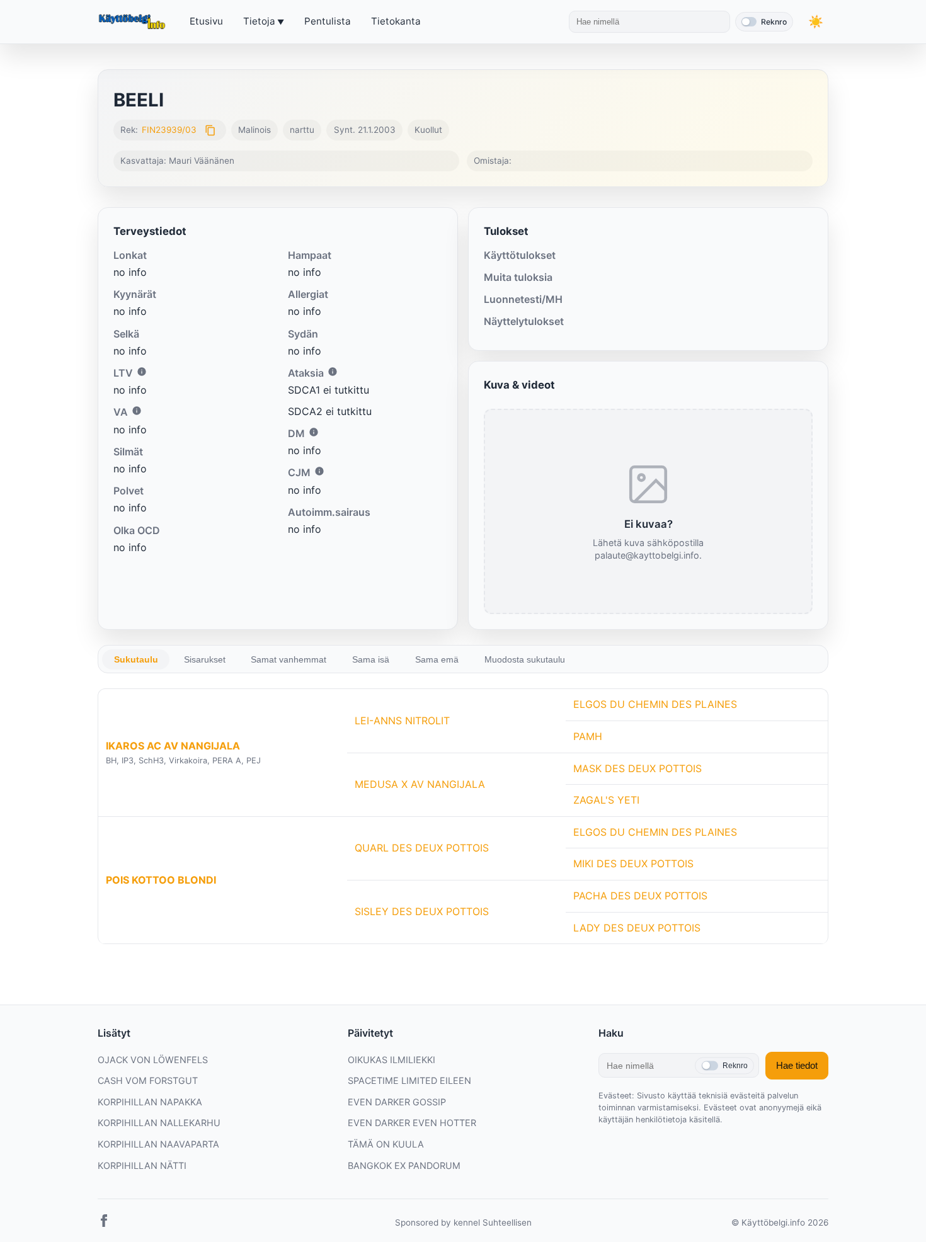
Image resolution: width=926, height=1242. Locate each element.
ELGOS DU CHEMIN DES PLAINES (655, 704)
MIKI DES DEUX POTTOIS (633, 863)
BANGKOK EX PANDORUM (404, 1165)
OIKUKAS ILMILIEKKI (391, 1059)
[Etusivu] (133, 22)
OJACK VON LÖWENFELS (153, 1059)
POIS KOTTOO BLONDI (161, 880)
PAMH (587, 736)
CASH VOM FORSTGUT (148, 1080)
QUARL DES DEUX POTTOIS (422, 847)
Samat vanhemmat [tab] (288, 659)
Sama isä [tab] (370, 659)
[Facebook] (104, 1223)
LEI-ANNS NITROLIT (402, 720)
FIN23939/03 (169, 130)
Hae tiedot (797, 1065)
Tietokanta (396, 21)
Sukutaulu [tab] (136, 659)
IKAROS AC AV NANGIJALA (173, 745)
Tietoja (259, 21)
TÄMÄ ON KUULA (386, 1144)
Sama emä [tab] (437, 659)
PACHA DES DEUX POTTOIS (640, 895)
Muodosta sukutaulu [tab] (524, 659)
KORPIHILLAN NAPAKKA (150, 1102)
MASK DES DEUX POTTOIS (637, 768)
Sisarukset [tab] (205, 659)
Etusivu (206, 21)
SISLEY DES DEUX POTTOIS (422, 911)
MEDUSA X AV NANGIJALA (420, 784)
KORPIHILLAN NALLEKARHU (159, 1122)
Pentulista (327, 21)
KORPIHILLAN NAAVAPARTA (158, 1144)
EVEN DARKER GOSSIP (397, 1102)
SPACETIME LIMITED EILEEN (409, 1080)
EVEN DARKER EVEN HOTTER (412, 1122)
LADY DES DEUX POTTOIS (636, 927)
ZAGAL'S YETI (606, 800)
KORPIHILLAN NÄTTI (142, 1165)
